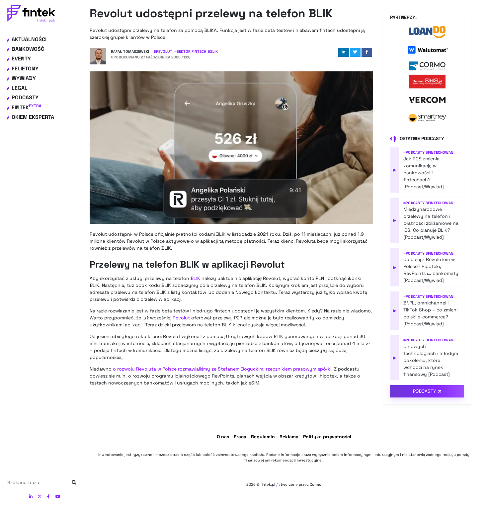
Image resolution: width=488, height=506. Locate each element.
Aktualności (29, 39)
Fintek (26, 107)
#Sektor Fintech (190, 51)
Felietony (25, 68)
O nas (223, 437)
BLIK (195, 278)
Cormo (315, 484)
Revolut (181, 318)
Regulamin (263, 437)
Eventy (21, 58)
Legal (20, 87)
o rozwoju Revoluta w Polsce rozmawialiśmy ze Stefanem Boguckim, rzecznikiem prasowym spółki (222, 369)
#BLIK (213, 51)
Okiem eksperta (33, 117)
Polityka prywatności (327, 437)
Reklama (289, 437)
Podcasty (25, 97)
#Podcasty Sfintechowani (428, 152)
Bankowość (28, 48)
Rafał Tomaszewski (130, 51)
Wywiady (24, 78)
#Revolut (163, 51)
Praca (240, 437)
